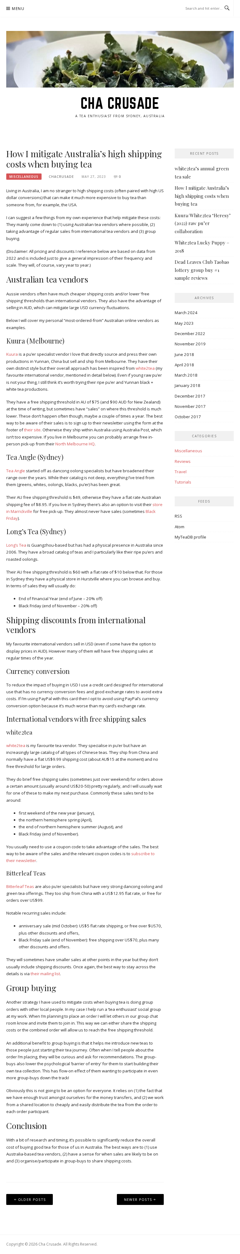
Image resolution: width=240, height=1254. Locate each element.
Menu (18, 8)
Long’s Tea (16, 545)
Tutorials (183, 482)
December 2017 (190, 396)
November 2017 (190, 406)
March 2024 (186, 312)
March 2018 (186, 375)
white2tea (145, 368)
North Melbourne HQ (75, 444)
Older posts (32, 1199)
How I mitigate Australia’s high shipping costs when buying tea (84, 159)
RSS (178, 516)
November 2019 (190, 344)
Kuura (12, 354)
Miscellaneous (23, 176)
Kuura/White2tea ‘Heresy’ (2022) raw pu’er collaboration (203, 223)
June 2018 (184, 354)
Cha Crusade (120, 103)
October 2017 (188, 416)
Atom (179, 526)
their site (32, 430)
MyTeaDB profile (190, 537)
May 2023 (184, 323)
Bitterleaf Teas (20, 886)
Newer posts (138, 1199)
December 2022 (190, 333)
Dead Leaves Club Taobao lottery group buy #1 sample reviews (202, 270)
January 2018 (187, 385)
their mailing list (45, 973)
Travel (181, 471)
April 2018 (184, 365)
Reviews (183, 461)
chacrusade (61, 176)
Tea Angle (15, 471)
